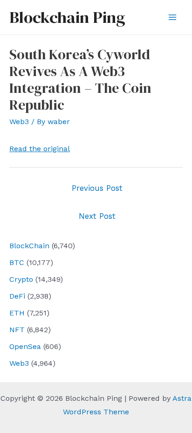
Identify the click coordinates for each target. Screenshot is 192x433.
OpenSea (25, 346)
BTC (16, 262)
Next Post (97, 216)
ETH (17, 312)
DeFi (17, 296)
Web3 (19, 363)
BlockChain (29, 245)
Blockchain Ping (67, 17)
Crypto (21, 279)
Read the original (39, 148)
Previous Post (97, 188)
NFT (17, 329)
